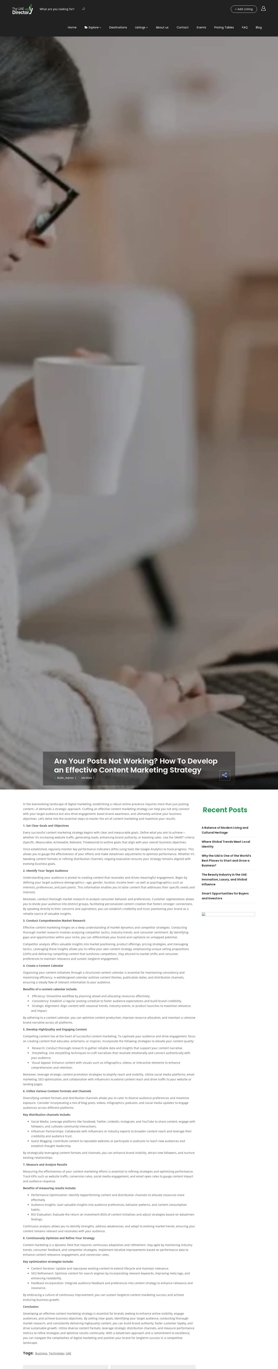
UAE (68, 1353)
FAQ (245, 27)
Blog (259, 27)
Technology (56, 1353)
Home (72, 27)
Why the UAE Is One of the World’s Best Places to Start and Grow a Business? (226, 860)
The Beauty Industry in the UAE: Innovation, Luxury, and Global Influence (224, 879)
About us (162, 27)
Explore (94, 27)
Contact (183, 27)
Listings (140, 27)
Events (201, 27)
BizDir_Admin (65, 778)
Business (41, 1353)
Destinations (118, 27)
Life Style (86, 778)
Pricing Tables (224, 27)
